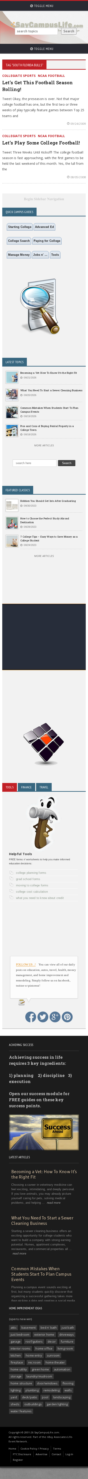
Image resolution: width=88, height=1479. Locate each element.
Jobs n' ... (40, 254)
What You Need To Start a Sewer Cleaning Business (51, 390)
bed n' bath (49, 1328)
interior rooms (21, 1348)
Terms (57, 1448)
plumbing (32, 1390)
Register (18, 1459)
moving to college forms (32, 885)
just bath (68, 1328)
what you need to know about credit (40, 898)
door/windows (47, 1383)
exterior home (44, 1334)
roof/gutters (34, 1341)
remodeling (52, 1390)
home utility (19, 1369)
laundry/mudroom (39, 1376)
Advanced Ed (44, 227)
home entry (34, 1355)
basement (28, 1328)
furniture (67, 1341)
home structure (21, 1383)
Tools (55, 254)
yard (14, 1397)
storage (16, 1376)
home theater (55, 1362)
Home (12, 1448)
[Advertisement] (44, 649)
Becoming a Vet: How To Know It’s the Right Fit (48, 372)
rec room (34, 1362)
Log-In (69, 1454)
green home (40, 1369)
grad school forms (28, 879)
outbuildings (33, 1404)
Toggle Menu (43, 6)
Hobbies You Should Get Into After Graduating (48, 501)
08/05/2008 (78, 177)
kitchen (16, 1355)
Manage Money (19, 254)
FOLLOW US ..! (26, 964)
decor (52, 1341)
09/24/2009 (78, 124)
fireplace (17, 1362)
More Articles (44, 445)
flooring (68, 1383)
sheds (15, 1404)
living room (65, 1348)
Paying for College (47, 240)
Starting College (19, 227)
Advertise (42, 1454)
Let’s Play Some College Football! (41, 143)
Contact (56, 1454)
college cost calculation (32, 891)
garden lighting (57, 1404)
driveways (66, 1334)
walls (68, 1390)
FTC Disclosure (22, 1454)
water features (21, 1411)
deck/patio (29, 1397)
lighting (16, 1390)
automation (62, 1369)
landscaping (61, 1397)
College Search (19, 240)
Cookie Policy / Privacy (35, 1448)
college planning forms (31, 872)
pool (45, 1397)
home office (43, 1348)
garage (16, 1341)
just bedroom (20, 1334)
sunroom (53, 1355)
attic (13, 1328)
